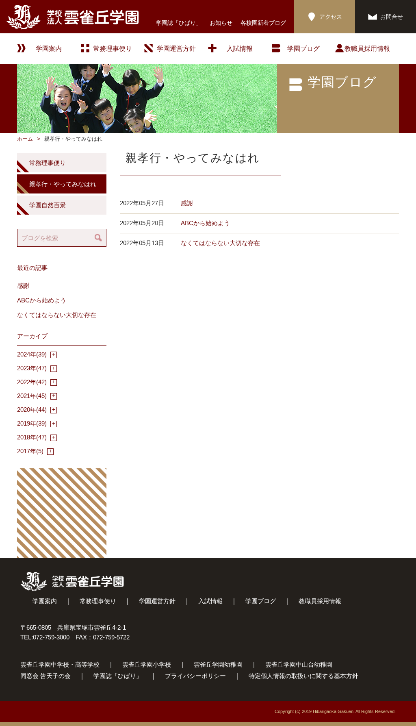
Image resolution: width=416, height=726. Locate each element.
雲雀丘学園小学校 (146, 664)
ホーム (25, 139)
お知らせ (221, 23)
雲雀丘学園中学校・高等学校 (60, 664)
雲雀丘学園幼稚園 (218, 664)
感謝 (187, 203)
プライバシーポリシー (195, 675)
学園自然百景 (47, 205)
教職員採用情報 (367, 48)
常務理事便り (112, 48)
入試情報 (240, 48)
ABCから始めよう (205, 223)
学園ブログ (260, 601)
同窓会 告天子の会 (45, 675)
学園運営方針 (176, 48)
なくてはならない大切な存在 (220, 242)
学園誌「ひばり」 (179, 23)
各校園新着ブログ (263, 23)
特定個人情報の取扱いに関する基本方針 (303, 675)
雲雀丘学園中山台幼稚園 (298, 664)
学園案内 (44, 601)
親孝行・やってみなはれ (62, 183)
